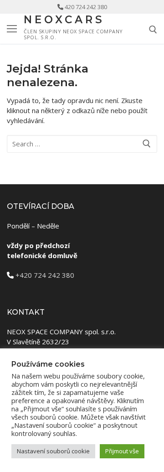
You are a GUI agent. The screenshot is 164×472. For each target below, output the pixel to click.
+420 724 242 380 (44, 275)
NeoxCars (64, 20)
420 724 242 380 (86, 7)
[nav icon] (12, 28)
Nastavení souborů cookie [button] (53, 451)
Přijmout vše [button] (122, 451)
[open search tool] (153, 30)
